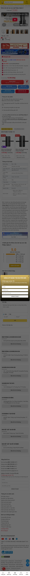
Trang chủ (3, 574)
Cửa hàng (15, 574)
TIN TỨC (21, 574)
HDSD (27, 574)
